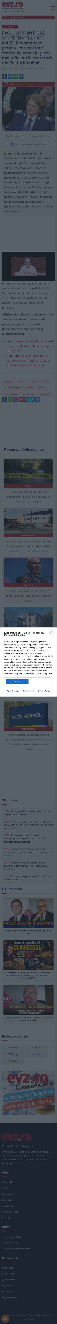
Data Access (28, 691)
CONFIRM (17, 681)
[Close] (51, 633)
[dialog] (28, 662)
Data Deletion (13, 691)
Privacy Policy (44, 691)
